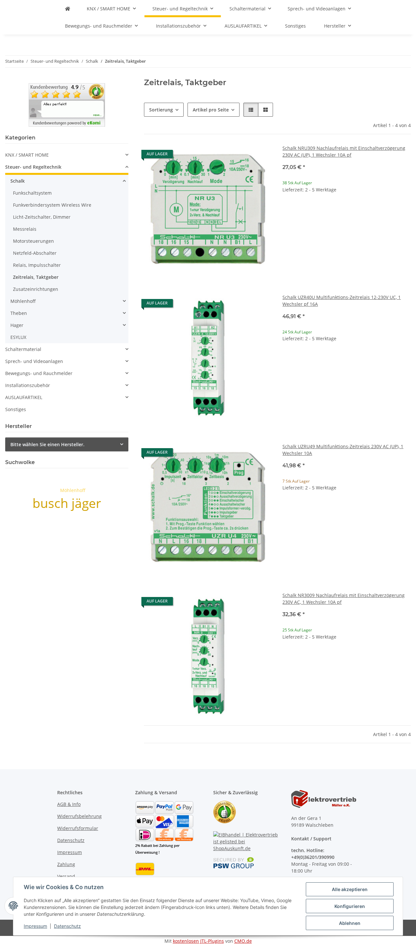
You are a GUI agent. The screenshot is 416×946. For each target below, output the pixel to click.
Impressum (35, 926)
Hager (16, 325)
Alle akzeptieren (350, 889)
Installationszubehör (27, 385)
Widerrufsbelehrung (79, 816)
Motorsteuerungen (33, 241)
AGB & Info (69, 804)
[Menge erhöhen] (405, 210)
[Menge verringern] (287, 210)
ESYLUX (18, 337)
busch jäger (66, 503)
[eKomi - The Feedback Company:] (224, 811)
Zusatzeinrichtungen (35, 289)
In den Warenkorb (347, 230)
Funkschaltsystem (32, 193)
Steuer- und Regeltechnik (33, 167)
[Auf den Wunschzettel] (261, 156)
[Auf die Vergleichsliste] (244, 156)
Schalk (17, 181)
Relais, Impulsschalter (37, 265)
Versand (66, 876)
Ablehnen (349, 923)
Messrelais (24, 229)
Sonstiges (15, 409)
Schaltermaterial (23, 349)
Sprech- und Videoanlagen (34, 361)
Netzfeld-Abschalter (35, 253)
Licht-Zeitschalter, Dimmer (42, 217)
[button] (250, 110)
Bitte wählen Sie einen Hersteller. (47, 444)
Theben (18, 313)
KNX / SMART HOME (27, 155)
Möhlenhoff (23, 301)
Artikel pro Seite (211, 110)
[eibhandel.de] (67, 8)
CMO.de (243, 941)
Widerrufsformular (77, 828)
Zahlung (66, 864)
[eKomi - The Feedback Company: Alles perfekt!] (67, 104)
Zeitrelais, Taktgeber (35, 277)
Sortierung (161, 110)
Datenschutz (67, 926)
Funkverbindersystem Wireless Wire (52, 205)
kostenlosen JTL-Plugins (198, 941)
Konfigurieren (349, 906)
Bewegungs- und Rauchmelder (38, 373)
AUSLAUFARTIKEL (23, 397)
